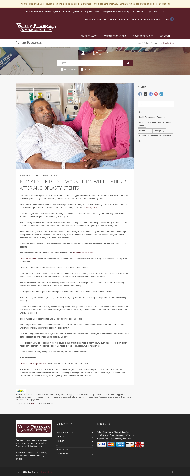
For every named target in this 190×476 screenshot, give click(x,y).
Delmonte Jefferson (28, 258)
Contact (165, 35)
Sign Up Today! (155, 19)
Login (166, 19)
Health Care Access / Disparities (152, 117)
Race (141, 140)
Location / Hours (139, 19)
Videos (88, 69)
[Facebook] (172, 19)
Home (138, 43)
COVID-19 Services (143, 35)
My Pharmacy (89, 35)
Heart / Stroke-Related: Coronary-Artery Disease (154, 124)
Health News (70, 69)
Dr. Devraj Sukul (90, 207)
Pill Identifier (110, 19)
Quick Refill (124, 19)
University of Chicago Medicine (33, 363)
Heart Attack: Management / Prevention (155, 135)
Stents (142, 112)
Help (99, 19)
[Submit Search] (128, 63)
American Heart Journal (83, 252)
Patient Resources (114, 35)
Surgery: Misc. (145, 130)
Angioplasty (159, 130)
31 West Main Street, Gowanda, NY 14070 (45, 11)
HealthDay (34, 403)
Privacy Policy (62, 454)
